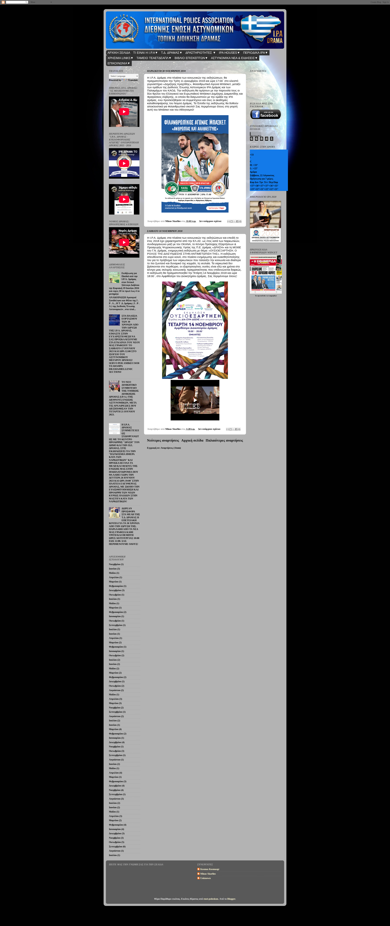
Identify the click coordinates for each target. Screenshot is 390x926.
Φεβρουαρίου (116, 586)
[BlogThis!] (231, 221)
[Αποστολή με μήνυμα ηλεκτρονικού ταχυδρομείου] (228, 221)
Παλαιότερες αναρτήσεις (224, 440)
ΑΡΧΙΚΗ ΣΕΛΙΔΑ (119, 52)
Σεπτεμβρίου (115, 625)
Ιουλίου (113, 599)
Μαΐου (112, 573)
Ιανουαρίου (115, 616)
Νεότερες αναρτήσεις (163, 440)
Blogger (231, 899)
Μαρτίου (113, 581)
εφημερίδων (273, 296)
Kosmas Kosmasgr (209, 869)
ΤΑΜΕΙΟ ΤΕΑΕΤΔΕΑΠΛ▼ (154, 58)
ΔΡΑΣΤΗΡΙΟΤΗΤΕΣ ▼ (200, 52)
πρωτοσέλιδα (261, 296)
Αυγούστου (114, 690)
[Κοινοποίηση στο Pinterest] (240, 221)
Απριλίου (114, 577)
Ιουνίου (113, 568)
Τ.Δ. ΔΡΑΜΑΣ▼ (171, 52)
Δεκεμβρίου (115, 590)
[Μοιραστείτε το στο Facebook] (237, 221)
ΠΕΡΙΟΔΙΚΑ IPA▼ (255, 52)
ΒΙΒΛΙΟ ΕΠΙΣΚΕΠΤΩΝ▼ (191, 58)
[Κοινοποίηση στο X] (234, 221)
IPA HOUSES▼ (229, 52)
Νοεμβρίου (114, 564)
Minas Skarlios (208, 873)
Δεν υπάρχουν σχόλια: (210, 221)
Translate (133, 80)
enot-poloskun (211, 899)
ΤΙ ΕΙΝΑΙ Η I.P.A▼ (145, 52)
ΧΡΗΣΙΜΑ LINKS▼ (120, 58)
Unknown (205, 878)
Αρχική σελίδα (192, 440)
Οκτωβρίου (115, 594)
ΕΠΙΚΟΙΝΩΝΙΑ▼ (119, 63)
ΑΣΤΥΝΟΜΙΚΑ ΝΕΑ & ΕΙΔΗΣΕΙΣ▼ (234, 58)
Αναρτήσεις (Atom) (171, 448)
